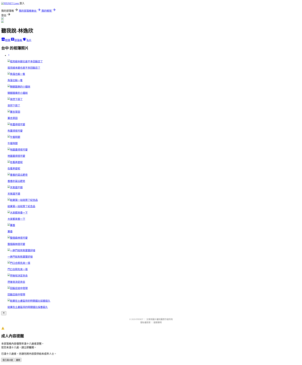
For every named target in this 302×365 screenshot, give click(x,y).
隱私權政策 (145, 322)
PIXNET (139, 319)
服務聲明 (158, 322)
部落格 (18, 40)
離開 (18, 360)
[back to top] (3, 313)
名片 (28, 40)
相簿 (8, 40)
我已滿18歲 (8, 360)
